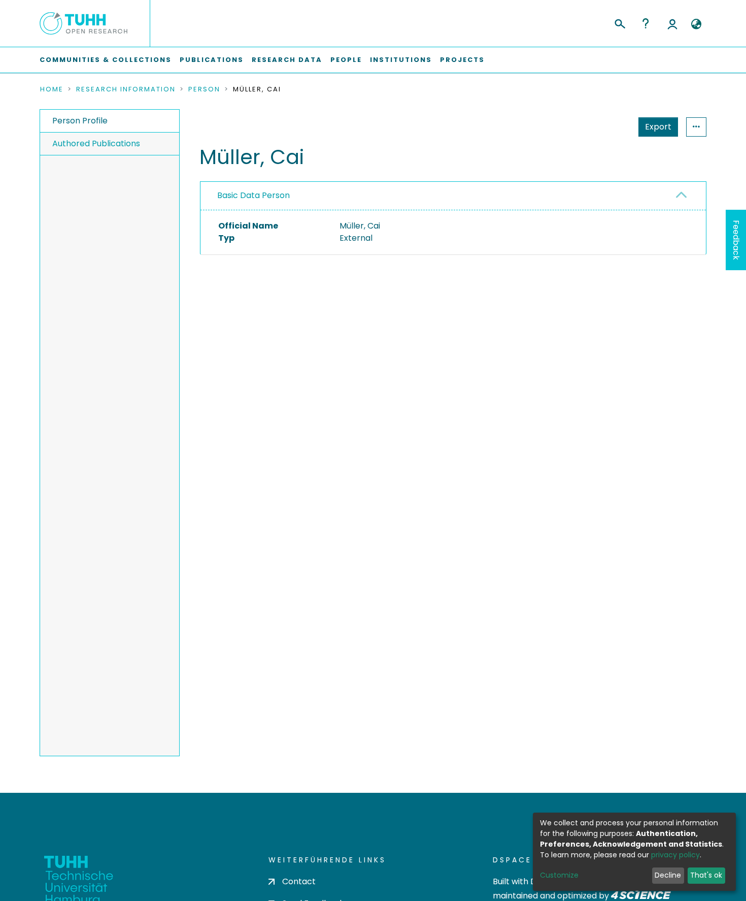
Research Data (287, 60)
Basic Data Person (253, 195)
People (346, 60)
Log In (672, 23)
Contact (299, 881)
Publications (212, 60)
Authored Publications (96, 143)
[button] (696, 24)
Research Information (126, 89)
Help (645, 23)
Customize (559, 875)
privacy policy (675, 855)
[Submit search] (619, 22)
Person (204, 89)
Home (51, 89)
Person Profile (80, 120)
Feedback (736, 240)
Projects (462, 60)
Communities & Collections (106, 60)
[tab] (453, 196)
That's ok (706, 875)
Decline (668, 875)
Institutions (401, 60)
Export (658, 127)
